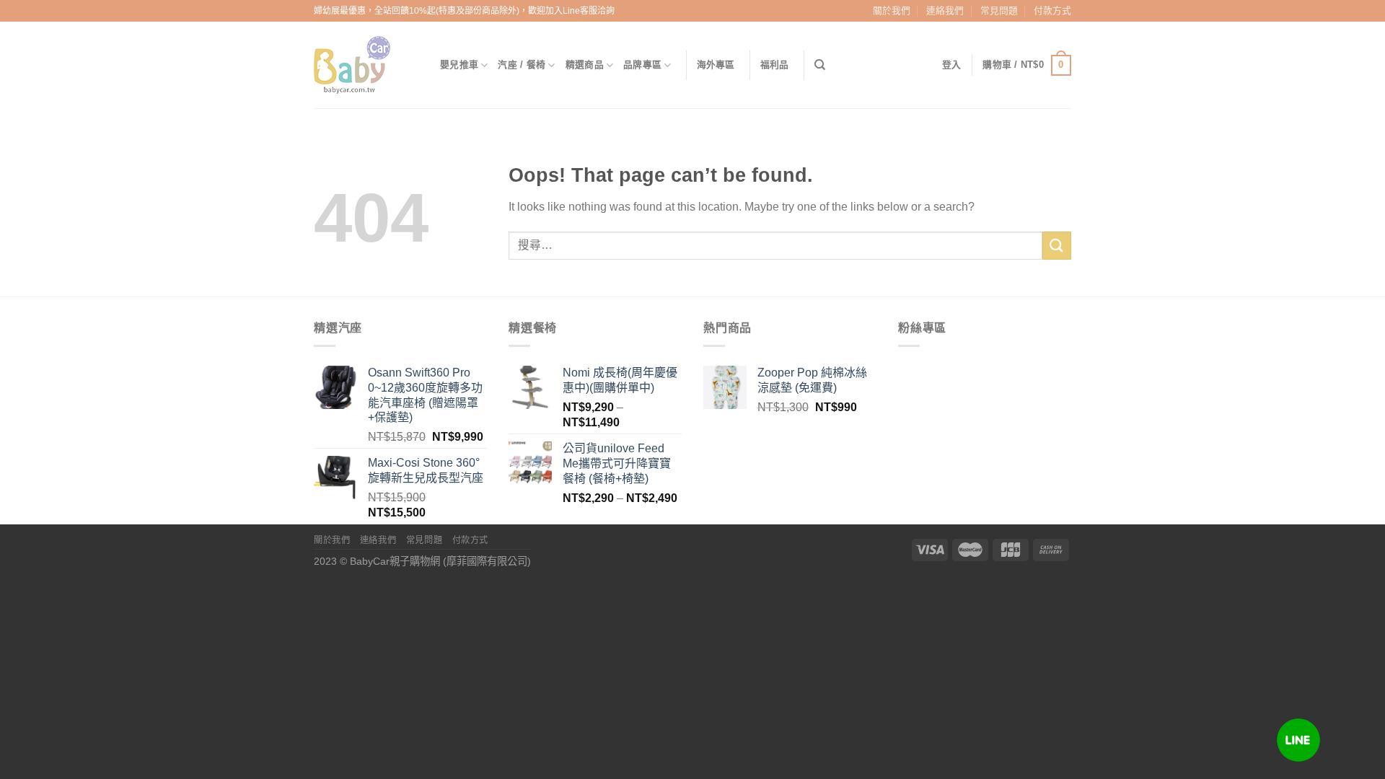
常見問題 (999, 10)
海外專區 (716, 64)
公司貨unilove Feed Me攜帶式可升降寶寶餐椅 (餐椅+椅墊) (617, 463)
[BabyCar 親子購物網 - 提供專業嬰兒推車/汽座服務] (366, 65)
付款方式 (1052, 10)
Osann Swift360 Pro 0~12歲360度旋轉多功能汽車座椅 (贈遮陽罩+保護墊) (425, 394)
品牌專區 (642, 64)
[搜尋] (819, 65)
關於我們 (891, 10)
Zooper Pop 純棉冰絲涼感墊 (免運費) (812, 380)
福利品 (774, 64)
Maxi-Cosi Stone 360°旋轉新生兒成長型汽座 (425, 470)
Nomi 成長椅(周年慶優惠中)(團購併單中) (620, 380)
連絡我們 (945, 10)
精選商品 (585, 64)
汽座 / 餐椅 (521, 64)
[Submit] (1056, 246)
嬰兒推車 (459, 64)
